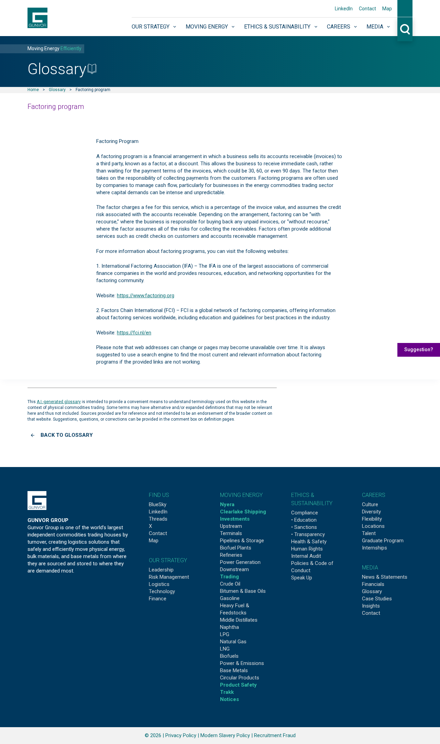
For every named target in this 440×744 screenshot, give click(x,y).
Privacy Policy (180, 735)
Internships (374, 548)
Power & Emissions (242, 663)
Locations (373, 526)
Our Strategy (150, 26)
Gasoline (230, 598)
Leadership (161, 570)
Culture (370, 504)
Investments (235, 519)
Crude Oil (230, 584)
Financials (373, 584)
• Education (304, 520)
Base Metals (234, 670)
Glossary (57, 89)
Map (387, 8)
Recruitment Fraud (275, 735)
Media (374, 26)
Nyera (227, 504)
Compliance (304, 513)
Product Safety (238, 685)
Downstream (234, 569)
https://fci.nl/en (134, 333)
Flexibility (372, 519)
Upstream (231, 526)
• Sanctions (304, 527)
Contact (367, 8)
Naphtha (229, 627)
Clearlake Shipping (243, 512)
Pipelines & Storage (242, 540)
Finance (157, 599)
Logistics (159, 584)
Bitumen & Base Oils (243, 591)
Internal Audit (306, 556)
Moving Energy (207, 26)
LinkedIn (344, 8)
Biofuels (229, 656)
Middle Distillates (238, 620)
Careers (338, 26)
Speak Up (301, 578)
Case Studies (377, 599)
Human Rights (307, 549)
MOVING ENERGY (241, 495)
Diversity (371, 512)
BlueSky (157, 504)
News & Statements (384, 577)
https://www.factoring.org (145, 295)
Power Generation (240, 562)
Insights (371, 606)
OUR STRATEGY (168, 560)
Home (33, 89)
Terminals (231, 533)
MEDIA (370, 567)
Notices (229, 699)
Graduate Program (383, 540)
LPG (224, 634)
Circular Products (239, 678)
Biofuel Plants (235, 548)
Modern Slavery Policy (225, 735)
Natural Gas (233, 641)
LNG (225, 649)
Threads (158, 519)
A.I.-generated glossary (59, 401)
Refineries (231, 555)
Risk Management (169, 577)
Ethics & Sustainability (277, 26)
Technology (162, 591)
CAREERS (373, 495)
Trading (229, 577)
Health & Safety (309, 541)
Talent (369, 533)
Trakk (227, 692)
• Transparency (308, 534)
